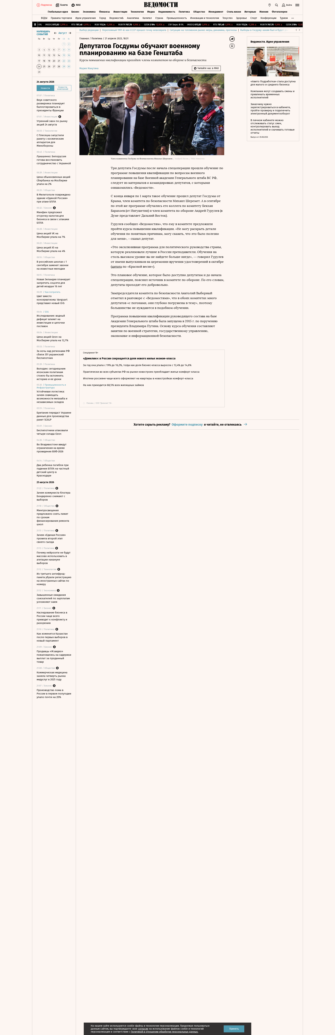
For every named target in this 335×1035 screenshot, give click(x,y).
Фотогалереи (279, 11)
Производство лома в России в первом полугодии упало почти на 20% (54, 694)
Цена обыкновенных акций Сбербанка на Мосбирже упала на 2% (53, 180)
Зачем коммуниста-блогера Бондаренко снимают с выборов (53, 496)
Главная (84, 38)
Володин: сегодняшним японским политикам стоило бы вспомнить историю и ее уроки (51, 374)
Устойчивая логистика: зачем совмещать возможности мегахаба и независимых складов (52, 397)
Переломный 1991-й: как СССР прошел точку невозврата (134, 30)
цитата (117, 267)
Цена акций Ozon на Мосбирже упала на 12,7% (52, 338)
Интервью (250, 11)
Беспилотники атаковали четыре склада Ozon (52, 432)
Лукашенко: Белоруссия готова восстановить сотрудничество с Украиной (54, 160)
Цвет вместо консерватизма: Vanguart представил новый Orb (52, 300)
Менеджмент (216, 11)
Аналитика (133, 18)
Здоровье (241, 18)
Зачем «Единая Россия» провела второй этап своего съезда (51, 538)
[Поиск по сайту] (276, 5)
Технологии (137, 11)
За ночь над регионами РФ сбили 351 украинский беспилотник (53, 354)
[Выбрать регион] (269, 5)
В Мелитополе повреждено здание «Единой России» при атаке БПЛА (53, 198)
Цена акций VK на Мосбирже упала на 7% (51, 235)
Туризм (284, 18)
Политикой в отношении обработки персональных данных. (164, 1031)
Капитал (147, 18)
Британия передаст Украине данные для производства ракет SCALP (54, 416)
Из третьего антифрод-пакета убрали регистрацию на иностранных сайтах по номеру (54, 579)
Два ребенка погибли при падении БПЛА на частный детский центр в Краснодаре (53, 470)
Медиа (151, 11)
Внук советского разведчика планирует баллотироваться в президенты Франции (51, 105)
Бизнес (75, 11)
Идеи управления (85, 18)
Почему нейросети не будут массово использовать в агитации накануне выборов (53, 558)
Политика (184, 11)
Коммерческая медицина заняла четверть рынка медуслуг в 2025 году (52, 676)
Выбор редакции (89, 30)
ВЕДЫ (44, 18)
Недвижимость (166, 11)
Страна (159, 18)
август (62, 33)
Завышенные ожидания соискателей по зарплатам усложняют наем (53, 598)
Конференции (268, 18)
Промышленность (177, 18)
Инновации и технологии (204, 18)
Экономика (89, 11)
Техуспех (227, 18)
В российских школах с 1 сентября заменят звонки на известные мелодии (52, 265)
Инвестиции (120, 11)
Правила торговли (61, 18)
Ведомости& (116, 18)
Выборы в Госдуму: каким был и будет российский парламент (275, 30)
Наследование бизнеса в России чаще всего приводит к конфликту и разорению (52, 618)
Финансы (104, 11)
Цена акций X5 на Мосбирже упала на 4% (51, 249)
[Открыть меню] (297, 5)
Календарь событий (43, 33)
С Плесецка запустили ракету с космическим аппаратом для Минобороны (50, 140)
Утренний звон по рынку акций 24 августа (52, 123)
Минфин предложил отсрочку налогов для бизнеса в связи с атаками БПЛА (53, 217)
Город (102, 18)
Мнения (263, 11)
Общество (199, 11)
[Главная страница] (161, 5)
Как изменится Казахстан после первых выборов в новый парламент (52, 637)
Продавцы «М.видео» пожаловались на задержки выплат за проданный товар (54, 656)
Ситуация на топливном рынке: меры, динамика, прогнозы (203, 30)
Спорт (253, 18)
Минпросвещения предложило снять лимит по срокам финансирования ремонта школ (53, 517)
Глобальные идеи (58, 11)
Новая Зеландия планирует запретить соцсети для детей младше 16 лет (53, 283)
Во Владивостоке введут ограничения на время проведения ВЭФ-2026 (51, 448)
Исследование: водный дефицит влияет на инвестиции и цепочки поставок (51, 321)
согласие (143, 1028)
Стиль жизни (234, 11)
